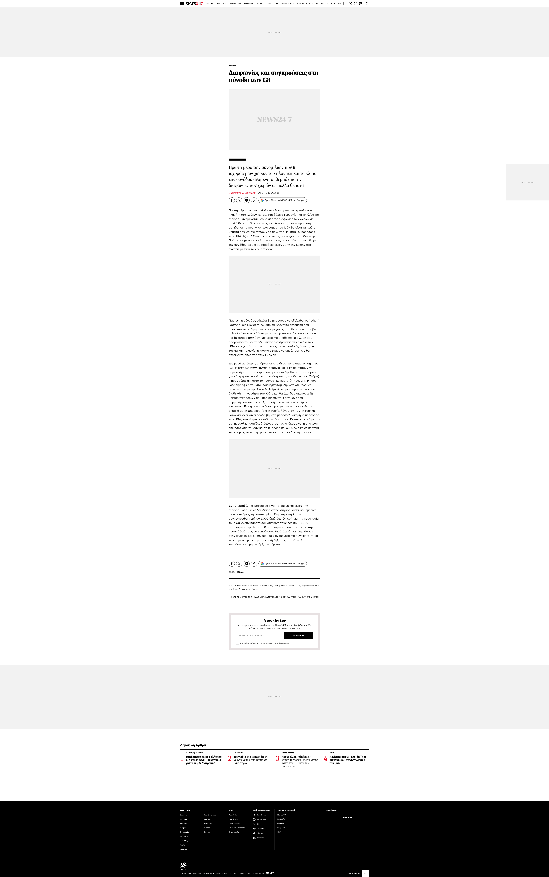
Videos (207, 828)
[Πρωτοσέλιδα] (345, 3)
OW (279, 832)
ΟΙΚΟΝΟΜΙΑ (235, 3)
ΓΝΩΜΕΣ (260, 3)
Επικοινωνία (234, 832)
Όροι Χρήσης (234, 823)
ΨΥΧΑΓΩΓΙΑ (303, 3)
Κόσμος (232, 66)
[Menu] (182, 3)
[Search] (367, 3)
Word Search (311, 597)
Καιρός (325, 3)
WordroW (296, 597)
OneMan (280, 823)
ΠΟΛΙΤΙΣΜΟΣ (288, 3)
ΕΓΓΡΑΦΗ (347, 818)
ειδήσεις (310, 586)
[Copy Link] (254, 200)
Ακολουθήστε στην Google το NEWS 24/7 (251, 586)
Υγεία (182, 845)
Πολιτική (183, 819)
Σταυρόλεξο (273, 597)
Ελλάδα (183, 815)
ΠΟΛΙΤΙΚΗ (221, 3)
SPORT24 (281, 819)
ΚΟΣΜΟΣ (248, 3)
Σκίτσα (207, 819)
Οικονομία (184, 832)
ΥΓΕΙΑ (315, 3)
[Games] (361, 3)
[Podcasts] (355, 3)
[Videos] (350, 3)
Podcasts (208, 823)
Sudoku (285, 597)
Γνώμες (183, 828)
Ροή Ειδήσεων (210, 815)
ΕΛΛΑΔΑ (209, 3)
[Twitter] (239, 200)
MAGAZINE (273, 3)
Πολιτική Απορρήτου (237, 828)
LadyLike (281, 828)
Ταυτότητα (233, 819)
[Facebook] (232, 200)
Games (243, 597)
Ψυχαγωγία (185, 841)
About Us (233, 815)
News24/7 (281, 815)
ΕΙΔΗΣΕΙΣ (336, 3)
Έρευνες (183, 849)
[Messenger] (247, 200)
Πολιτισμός (185, 836)
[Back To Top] (365, 873)
